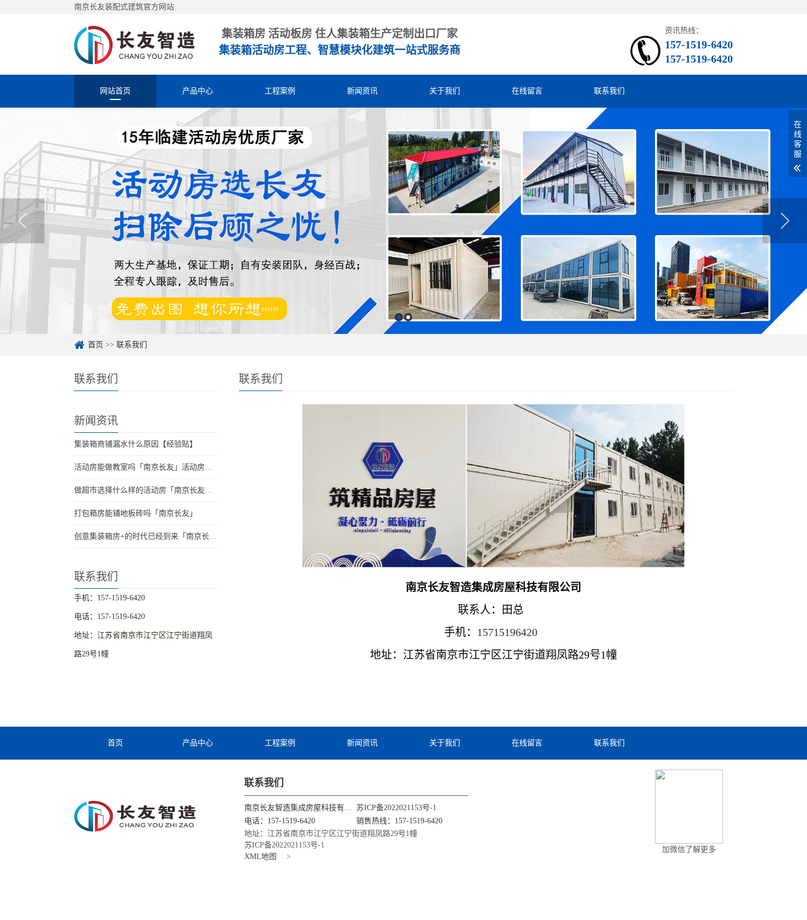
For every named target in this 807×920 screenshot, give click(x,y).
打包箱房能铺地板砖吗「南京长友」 (135, 513)
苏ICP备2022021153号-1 (396, 808)
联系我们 (609, 91)
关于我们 (444, 91)
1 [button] (399, 317)
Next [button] (785, 220)
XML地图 (260, 856)
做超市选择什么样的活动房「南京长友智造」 (151, 490)
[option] (403, 221)
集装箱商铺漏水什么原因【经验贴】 (135, 444)
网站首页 (115, 91)
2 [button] (408, 317)
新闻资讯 (362, 91)
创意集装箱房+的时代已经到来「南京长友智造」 (157, 536)
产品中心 (197, 91)
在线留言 (527, 91)
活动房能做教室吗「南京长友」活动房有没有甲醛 (158, 467)
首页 (95, 345)
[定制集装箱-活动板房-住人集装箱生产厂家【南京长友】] (134, 44)
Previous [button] (22, 220)
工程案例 (280, 91)
